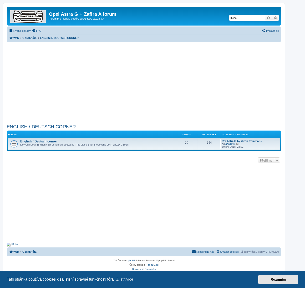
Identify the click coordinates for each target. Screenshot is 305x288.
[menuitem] (36, 31)
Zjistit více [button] (124, 279)
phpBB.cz (153, 264)
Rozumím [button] (278, 279)
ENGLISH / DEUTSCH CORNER (41, 126)
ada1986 (230, 143)
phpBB (132, 260)
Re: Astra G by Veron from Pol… (242, 141)
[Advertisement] (144, 81)
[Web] (28, 15)
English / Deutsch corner (38, 141)
